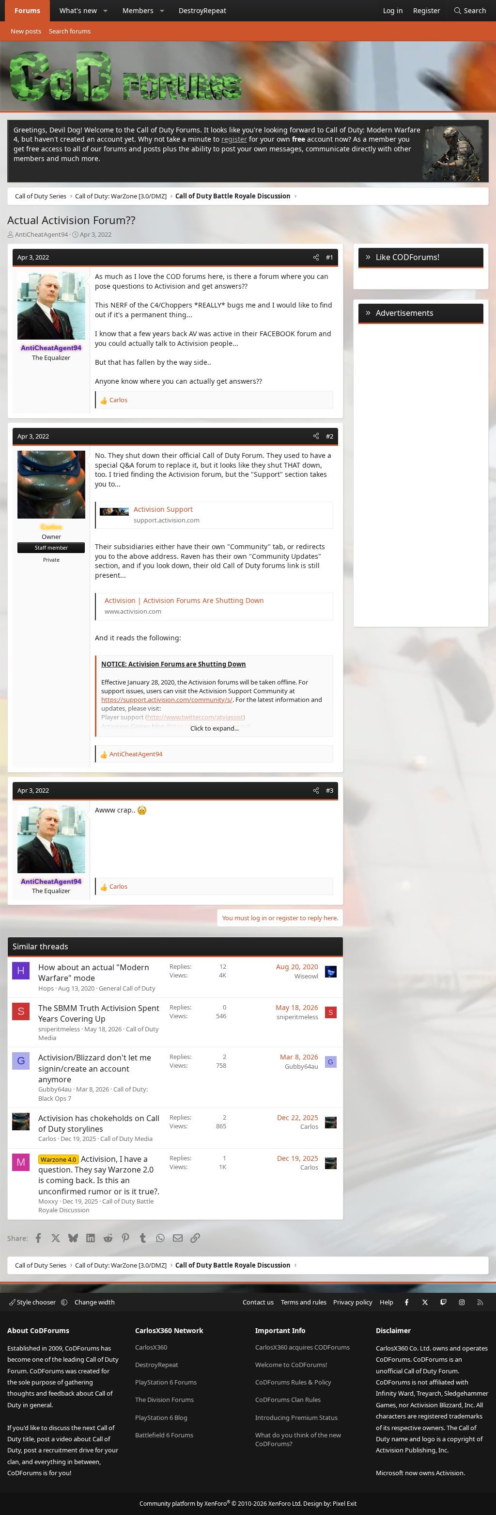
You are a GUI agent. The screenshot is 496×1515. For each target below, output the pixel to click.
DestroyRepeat (202, 10)
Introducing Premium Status (296, 1417)
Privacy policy (352, 1302)
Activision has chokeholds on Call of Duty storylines (98, 1123)
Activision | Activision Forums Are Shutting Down (184, 600)
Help (386, 1302)
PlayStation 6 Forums (166, 1382)
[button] (105, 10)
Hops (46, 988)
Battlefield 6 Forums (164, 1435)
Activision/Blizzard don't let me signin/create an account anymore (94, 1068)
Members (138, 10)
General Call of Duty (127, 988)
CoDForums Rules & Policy (293, 1382)
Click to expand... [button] (214, 728)
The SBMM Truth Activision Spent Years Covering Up (98, 1013)
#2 (329, 436)
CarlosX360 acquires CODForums (302, 1347)
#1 (329, 257)
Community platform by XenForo (221, 1503)
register (234, 139)
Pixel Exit (344, 1503)
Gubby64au (55, 1089)
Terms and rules (303, 1302)
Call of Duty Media (126, 1138)
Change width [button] (95, 1302)
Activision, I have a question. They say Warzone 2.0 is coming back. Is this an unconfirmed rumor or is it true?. (98, 1175)
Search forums (70, 31)
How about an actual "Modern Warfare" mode (93, 972)
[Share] (316, 257)
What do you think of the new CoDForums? (298, 1439)
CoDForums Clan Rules (288, 1399)
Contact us (258, 1302)
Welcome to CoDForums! (291, 1364)
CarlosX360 (151, 1347)
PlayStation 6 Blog (161, 1417)
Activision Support (163, 509)
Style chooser (36, 1302)
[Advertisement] (421, 473)
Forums (27, 10)
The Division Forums (164, 1399)
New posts (26, 31)
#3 (329, 790)
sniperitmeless (59, 1029)
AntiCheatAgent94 (41, 234)
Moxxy (48, 1201)
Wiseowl (306, 976)
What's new (78, 10)
